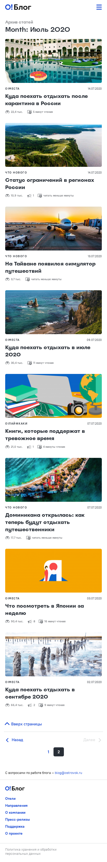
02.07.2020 (94, 682)
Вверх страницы (26, 723)
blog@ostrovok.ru (68, 773)
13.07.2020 (95, 256)
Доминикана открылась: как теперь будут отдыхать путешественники (45, 522)
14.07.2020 (95, 88)
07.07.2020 (94, 423)
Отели (10, 798)
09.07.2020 (94, 340)
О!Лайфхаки (16, 423)
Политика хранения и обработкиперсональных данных (31, 851)
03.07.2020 (94, 598)
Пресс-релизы (17, 819)
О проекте (14, 833)
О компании (15, 812)
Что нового (16, 172)
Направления (16, 805)
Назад (17, 739)
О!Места (12, 88)
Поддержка (14, 826)
